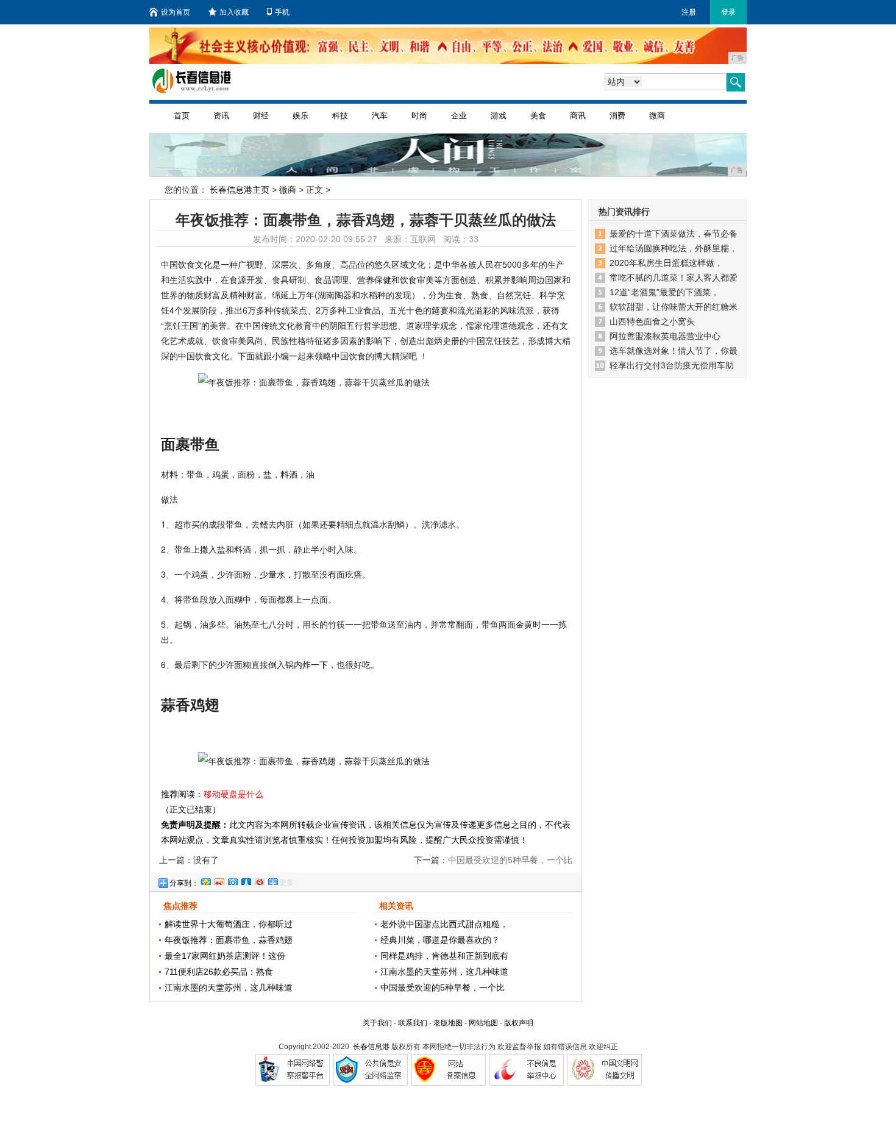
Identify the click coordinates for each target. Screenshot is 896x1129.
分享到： (184, 883)
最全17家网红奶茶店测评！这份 (225, 956)
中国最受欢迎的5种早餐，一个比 (442, 987)
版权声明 (518, 1023)
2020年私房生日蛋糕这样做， (666, 263)
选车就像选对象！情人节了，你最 (674, 351)
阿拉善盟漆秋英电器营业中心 (665, 336)
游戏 (499, 115)
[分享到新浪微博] (219, 880)
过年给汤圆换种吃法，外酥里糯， (674, 248)
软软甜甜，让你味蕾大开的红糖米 (674, 307)
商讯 (578, 115)
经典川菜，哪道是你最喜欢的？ (440, 940)
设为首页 (175, 12)
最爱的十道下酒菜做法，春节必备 (674, 233)
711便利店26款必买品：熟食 (219, 972)
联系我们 (412, 1023)
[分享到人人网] (245, 880)
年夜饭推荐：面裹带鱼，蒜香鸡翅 (229, 940)
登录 (728, 12)
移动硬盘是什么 (233, 794)
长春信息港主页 (239, 190)
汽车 (380, 115)
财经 (261, 115)
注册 (688, 12)
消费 (617, 115)
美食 (538, 115)
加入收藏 (234, 12)
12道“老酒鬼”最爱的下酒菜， (664, 292)
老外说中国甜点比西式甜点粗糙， (444, 924)
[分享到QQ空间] (205, 880)
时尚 (419, 115)
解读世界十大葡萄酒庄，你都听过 (229, 924)
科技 (340, 115)
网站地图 (483, 1023)
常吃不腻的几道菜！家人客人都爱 (674, 277)
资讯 (221, 115)
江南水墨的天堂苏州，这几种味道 (229, 987)
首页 (182, 115)
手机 (282, 12)
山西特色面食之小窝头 (652, 321)
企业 (459, 115)
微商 (657, 115)
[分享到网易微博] (259, 880)
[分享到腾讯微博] (232, 880)
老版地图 (448, 1023)
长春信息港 (371, 1046)
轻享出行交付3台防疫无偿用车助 (672, 365)
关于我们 (377, 1023)
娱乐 (300, 115)
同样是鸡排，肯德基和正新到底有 (444, 956)
